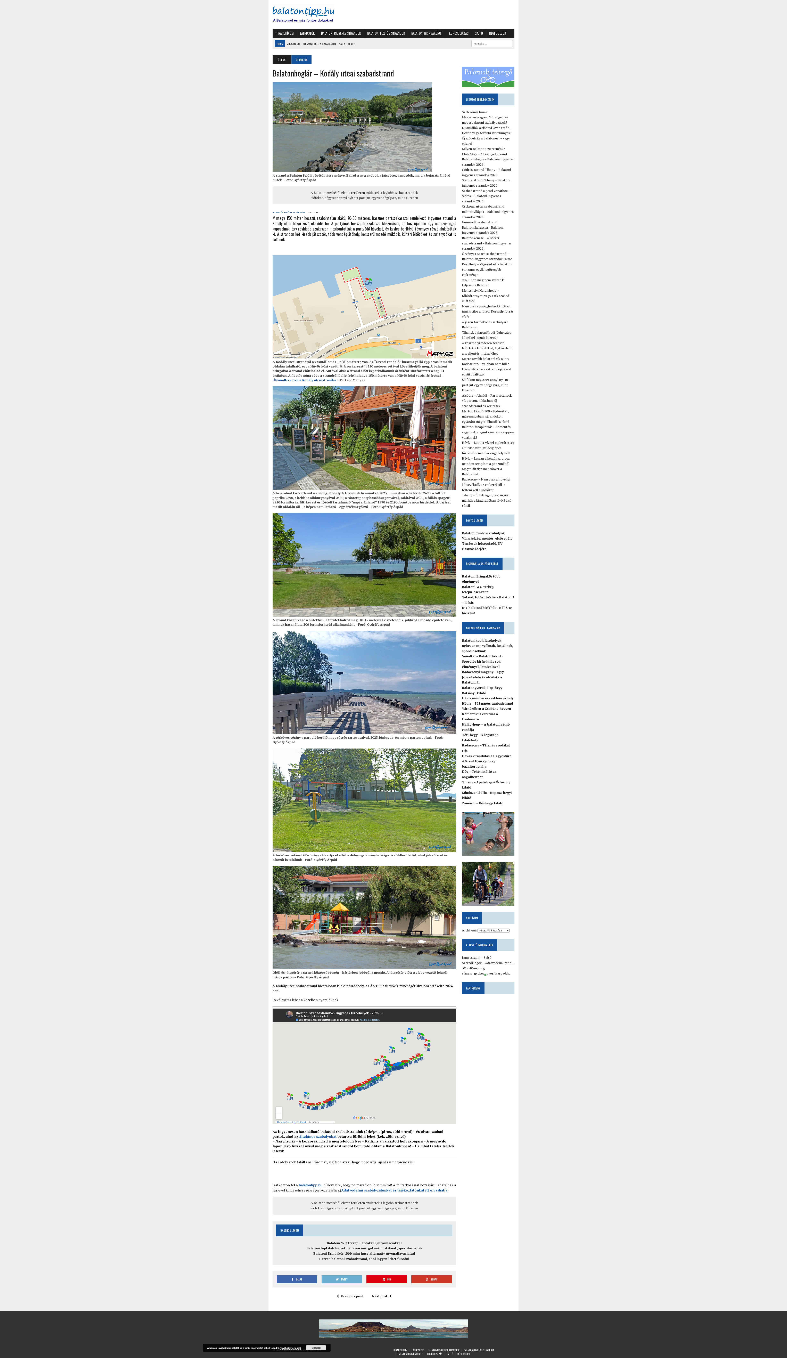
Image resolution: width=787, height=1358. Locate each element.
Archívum (469, 930)
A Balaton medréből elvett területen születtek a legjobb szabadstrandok (364, 192)
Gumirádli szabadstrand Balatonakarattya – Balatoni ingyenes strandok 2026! (483, 227)
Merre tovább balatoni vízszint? (485, 358)
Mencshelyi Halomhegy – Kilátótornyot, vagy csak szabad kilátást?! (485, 295)
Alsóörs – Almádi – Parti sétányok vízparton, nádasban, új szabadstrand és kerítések (487, 400)
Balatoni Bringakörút (427, 33)
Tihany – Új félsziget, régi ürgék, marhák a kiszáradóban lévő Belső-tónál (487, 500)
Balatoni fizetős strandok (386, 33)
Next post (379, 1296)
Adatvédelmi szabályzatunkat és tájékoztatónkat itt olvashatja (394, 1190)
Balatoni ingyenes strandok (341, 33)
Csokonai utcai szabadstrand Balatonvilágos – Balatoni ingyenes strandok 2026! (488, 211)
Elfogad (316, 1348)
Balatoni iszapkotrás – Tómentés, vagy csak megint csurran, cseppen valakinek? (488, 432)
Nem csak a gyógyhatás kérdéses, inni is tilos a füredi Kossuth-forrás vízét (487, 311)
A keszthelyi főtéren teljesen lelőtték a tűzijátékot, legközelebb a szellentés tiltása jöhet (487, 348)
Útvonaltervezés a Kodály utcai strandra (304, 380)
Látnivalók (307, 33)
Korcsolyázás (459, 33)
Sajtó (479, 33)
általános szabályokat (318, 1136)
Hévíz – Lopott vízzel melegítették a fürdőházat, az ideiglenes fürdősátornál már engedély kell (488, 447)
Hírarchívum (285, 33)
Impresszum (471, 957)
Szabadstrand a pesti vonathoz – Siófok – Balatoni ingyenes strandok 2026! (486, 195)
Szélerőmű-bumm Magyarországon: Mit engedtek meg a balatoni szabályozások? (485, 117)
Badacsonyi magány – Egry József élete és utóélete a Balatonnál (483, 677)
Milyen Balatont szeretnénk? (483, 148)
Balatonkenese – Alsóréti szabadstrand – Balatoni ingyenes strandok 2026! (487, 243)
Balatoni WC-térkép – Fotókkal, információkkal (364, 1243)
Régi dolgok (497, 33)
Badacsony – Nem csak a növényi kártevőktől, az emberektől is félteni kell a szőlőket (486, 484)
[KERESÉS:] (491, 43)
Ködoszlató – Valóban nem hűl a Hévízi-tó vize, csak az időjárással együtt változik (486, 369)
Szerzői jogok (472, 963)
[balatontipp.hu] (311, 14)
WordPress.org (474, 968)
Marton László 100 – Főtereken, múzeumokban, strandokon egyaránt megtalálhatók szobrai (485, 416)
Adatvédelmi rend (498, 963)
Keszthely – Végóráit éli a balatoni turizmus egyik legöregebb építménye (487, 269)
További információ (290, 1347)
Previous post (352, 1296)
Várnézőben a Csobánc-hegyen (486, 708)
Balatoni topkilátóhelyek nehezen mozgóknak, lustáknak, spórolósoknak (364, 1248)
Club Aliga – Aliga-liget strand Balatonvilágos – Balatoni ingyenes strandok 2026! (488, 159)
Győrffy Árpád (294, 212)
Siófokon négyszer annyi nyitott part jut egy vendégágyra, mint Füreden (364, 197)
